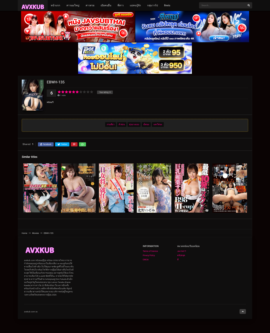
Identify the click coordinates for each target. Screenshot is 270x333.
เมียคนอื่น (106, 5)
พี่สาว (121, 5)
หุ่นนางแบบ (134, 124)
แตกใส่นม (157, 124)
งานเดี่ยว (110, 124)
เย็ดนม (146, 124)
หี (178, 259)
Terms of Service (150, 251)
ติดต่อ (167, 5)
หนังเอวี (50, 102)
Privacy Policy (149, 255)
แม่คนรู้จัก (135, 5)
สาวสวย (90, 5)
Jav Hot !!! (181, 251)
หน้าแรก (55, 5)
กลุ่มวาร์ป (152, 5)
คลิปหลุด (181, 255)
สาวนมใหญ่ (72, 5)
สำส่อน (122, 124)
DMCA (146, 259)
